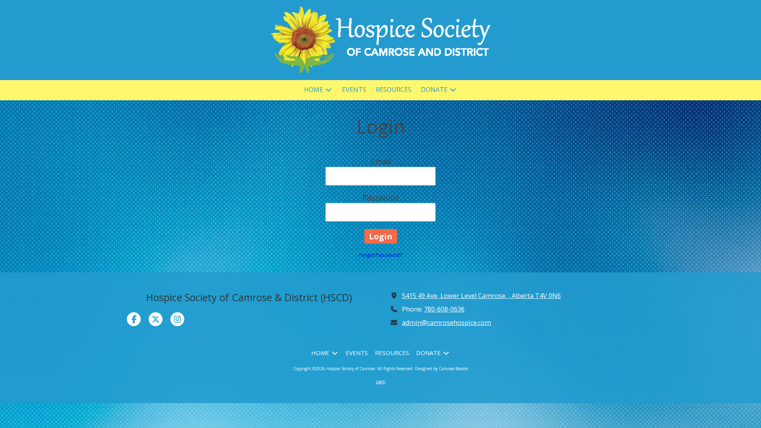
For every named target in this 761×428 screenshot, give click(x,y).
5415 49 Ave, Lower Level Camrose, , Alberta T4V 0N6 (481, 295)
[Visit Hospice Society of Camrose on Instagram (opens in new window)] (177, 319)
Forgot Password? (380, 254)
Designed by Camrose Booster (441, 368)
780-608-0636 (444, 309)
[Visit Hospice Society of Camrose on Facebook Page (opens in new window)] (134, 319)
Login (381, 381)
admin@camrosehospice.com (446, 322)
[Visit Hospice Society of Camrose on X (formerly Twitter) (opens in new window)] (156, 319)
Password (380, 197)
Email (381, 161)
